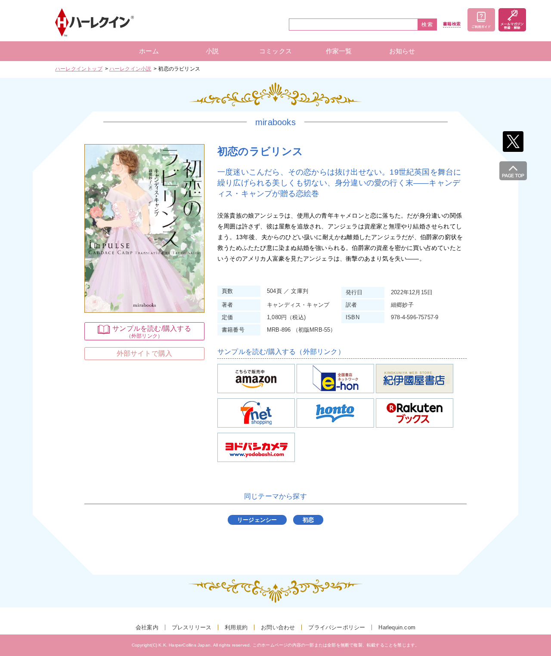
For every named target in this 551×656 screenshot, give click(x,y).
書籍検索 (452, 24)
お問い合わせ (278, 627)
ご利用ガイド (481, 19)
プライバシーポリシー (336, 627)
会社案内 (147, 627)
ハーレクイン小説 (130, 69)
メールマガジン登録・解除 (512, 19)
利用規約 (236, 627)
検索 (427, 25)
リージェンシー (257, 520)
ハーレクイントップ (78, 69)
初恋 (308, 520)
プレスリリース (191, 627)
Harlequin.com (396, 627)
